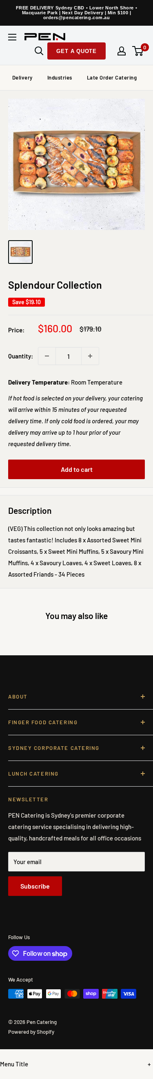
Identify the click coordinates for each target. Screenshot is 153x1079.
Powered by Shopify (31, 1031)
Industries (59, 77)
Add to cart (77, 469)
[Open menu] (12, 37)
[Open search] (39, 50)
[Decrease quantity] (46, 356)
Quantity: (20, 356)
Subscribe (35, 886)
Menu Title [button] (14, 1064)
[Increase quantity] (90, 356)
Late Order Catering (112, 77)
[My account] (122, 50)
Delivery (22, 77)
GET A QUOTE (76, 51)
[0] (138, 51)
